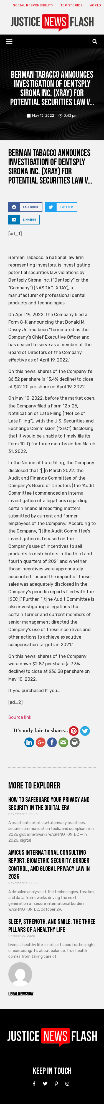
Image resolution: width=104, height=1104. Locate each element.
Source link (19, 717)
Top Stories (71, 5)
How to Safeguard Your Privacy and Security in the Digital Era (49, 804)
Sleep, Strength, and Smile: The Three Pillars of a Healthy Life (51, 926)
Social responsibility (33, 5)
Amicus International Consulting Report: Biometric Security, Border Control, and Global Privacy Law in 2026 (49, 865)
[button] (9, 41)
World (96, 5)
